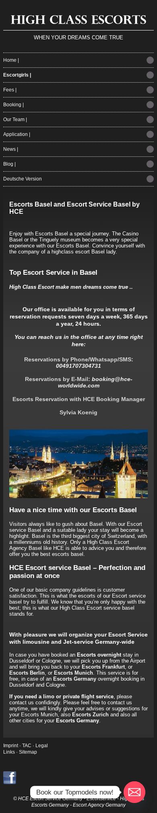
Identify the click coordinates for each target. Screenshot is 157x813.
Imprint (10, 745)
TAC (27, 745)
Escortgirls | (17, 75)
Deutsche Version (22, 179)
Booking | (13, 104)
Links (9, 752)
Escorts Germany (74, 679)
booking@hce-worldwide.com (95, 382)
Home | (11, 60)
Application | (16, 134)
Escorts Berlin (27, 673)
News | (10, 149)
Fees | (10, 90)
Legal (41, 745)
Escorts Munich (73, 673)
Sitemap (28, 752)
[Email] (134, 792)
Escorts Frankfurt (103, 667)
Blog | (9, 164)
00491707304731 (78, 366)
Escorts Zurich (90, 715)
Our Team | (15, 119)
